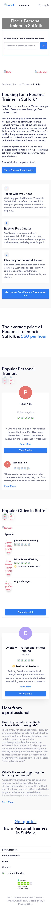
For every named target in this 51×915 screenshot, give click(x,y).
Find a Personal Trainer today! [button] (19, 170)
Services (6, 84)
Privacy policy (25, 903)
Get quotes (25, 821)
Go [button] (43, 45)
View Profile (25, 450)
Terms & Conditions (16, 900)
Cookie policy (36, 900)
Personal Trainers (21, 84)
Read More (8, 802)
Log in (46, 5)
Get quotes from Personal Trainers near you (25, 294)
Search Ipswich (25, 612)
